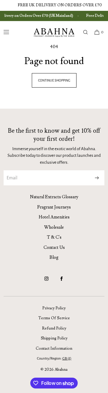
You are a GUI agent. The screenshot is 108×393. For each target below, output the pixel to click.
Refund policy (54, 328)
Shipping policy (54, 338)
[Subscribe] (96, 177)
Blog (54, 257)
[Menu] (11, 32)
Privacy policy (54, 308)
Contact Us (54, 247)
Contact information (54, 348)
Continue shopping (54, 80)
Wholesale (54, 227)
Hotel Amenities (54, 217)
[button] (83, 32)
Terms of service (54, 318)
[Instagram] (46, 281)
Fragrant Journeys (54, 207)
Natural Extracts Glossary (54, 197)
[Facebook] (61, 281)
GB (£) (66, 359)
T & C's (54, 237)
